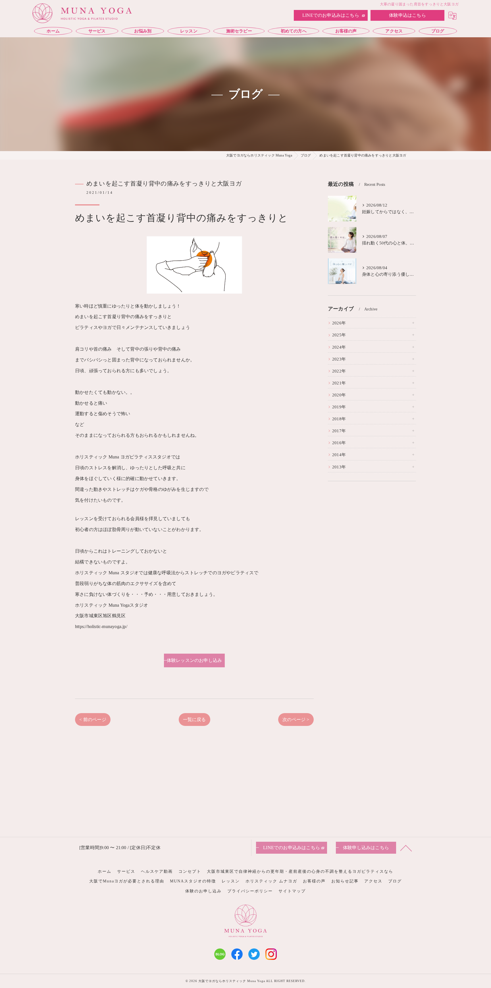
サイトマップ (292, 891)
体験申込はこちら (407, 15)
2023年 (339, 359)
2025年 (339, 335)
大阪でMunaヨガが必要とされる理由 (126, 881)
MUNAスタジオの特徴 (193, 881)
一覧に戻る (194, 719)
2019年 (339, 407)
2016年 (339, 443)
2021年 (339, 383)
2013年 (339, 467)
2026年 (339, 323)
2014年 (339, 454)
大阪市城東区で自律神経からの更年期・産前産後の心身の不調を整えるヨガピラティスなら (300, 871)
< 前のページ (92, 719)
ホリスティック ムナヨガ (271, 881)
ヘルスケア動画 (157, 871)
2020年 (339, 395)
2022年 (339, 371)
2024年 (339, 347)
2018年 (339, 419)
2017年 (339, 431)
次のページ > (295, 719)
